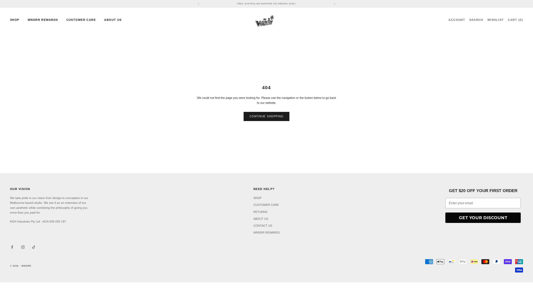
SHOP (14, 19)
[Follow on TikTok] (34, 247)
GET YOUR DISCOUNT (483, 217)
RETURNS (260, 212)
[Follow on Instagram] (23, 247)
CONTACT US (262, 225)
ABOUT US (113, 19)
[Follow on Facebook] (12, 247)
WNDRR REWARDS (43, 19)
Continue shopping (266, 116)
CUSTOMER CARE (81, 19)
